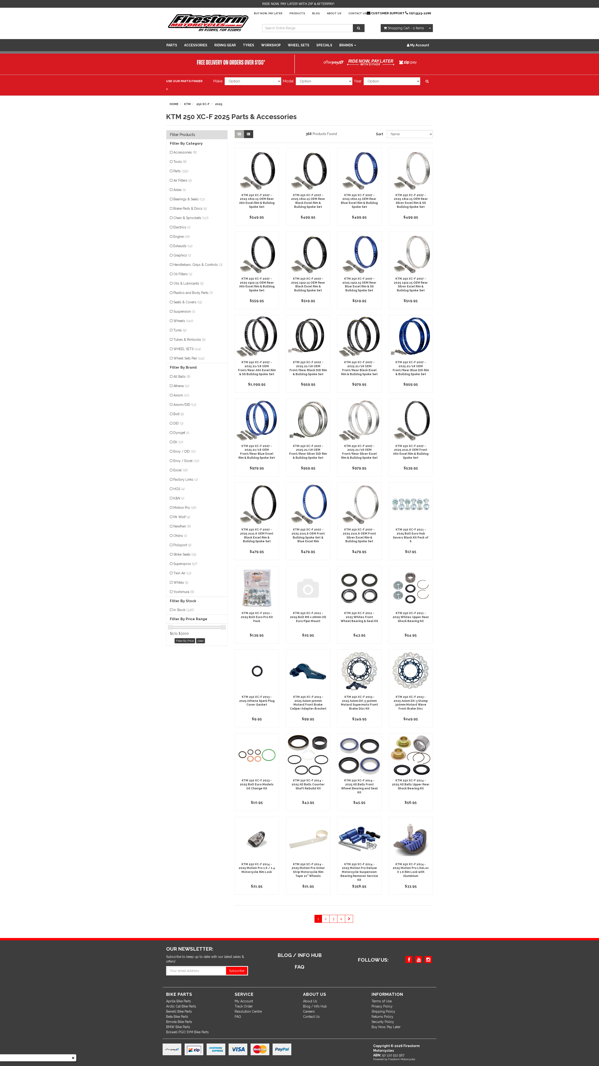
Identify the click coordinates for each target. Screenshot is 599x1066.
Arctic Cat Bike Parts (181, 1006)
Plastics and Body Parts (193, 293)
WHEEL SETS (298, 45)
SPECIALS (324, 45)
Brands (346, 45)
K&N (178, 498)
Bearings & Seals (189, 199)
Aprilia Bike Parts (178, 1001)
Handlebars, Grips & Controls (198, 265)
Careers (309, 1011)
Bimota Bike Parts (179, 1022)
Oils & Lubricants (188, 283)
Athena (181, 386)
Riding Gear (225, 45)
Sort (379, 134)
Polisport (182, 545)
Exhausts (183, 246)
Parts (171, 45)
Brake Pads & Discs (190, 208)
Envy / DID (184, 451)
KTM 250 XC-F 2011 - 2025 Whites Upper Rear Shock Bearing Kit (411, 617)
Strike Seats (184, 554)
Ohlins (180, 536)
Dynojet (181, 433)
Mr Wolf (181, 517)
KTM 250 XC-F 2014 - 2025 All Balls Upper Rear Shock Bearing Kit (410, 784)
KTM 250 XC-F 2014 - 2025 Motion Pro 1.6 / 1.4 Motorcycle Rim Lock (257, 868)
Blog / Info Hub (315, 1006)
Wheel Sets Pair (189, 358)
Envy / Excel (186, 461)
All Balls (181, 376)
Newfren (182, 526)
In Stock (183, 610)
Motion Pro (184, 507)
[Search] (359, 28)
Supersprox (185, 564)
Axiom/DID (184, 405)
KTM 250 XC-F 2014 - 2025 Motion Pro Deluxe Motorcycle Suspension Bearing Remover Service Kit (359, 872)
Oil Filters (182, 274)
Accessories (195, 45)
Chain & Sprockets (190, 218)
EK (178, 442)
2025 (218, 104)
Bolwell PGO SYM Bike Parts (187, 1032)
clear (200, 640)
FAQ (238, 1016)
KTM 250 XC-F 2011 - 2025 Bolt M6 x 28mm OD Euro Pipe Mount (308, 617)
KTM (187, 104)
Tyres (248, 45)
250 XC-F (202, 104)
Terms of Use (382, 1001)
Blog (316, 13)
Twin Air (182, 573)
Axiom (181, 395)
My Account (244, 1001)
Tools (180, 162)
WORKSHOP (271, 45)
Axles (179, 190)
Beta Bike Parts (177, 1016)
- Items (406, 28)
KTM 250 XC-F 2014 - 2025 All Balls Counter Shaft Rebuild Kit (308, 784)
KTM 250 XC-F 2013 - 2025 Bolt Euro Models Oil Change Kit (257, 784)
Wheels (183, 321)
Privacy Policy (382, 1006)
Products (297, 13)
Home (174, 104)
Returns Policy (382, 1016)
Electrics (181, 227)
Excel (180, 470)
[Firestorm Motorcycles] (208, 22)
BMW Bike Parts (178, 1027)
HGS (179, 489)
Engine (181, 236)
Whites (180, 582)
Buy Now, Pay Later (268, 13)
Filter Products (182, 135)
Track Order (244, 1006)
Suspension (184, 311)
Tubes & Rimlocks (189, 339)
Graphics (182, 255)
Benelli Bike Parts (179, 1011)
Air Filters (182, 180)
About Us (334, 13)
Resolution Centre (248, 1011)
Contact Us (357, 13)
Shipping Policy (383, 1011)
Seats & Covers (187, 302)
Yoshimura (183, 592)
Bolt (178, 414)
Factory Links (185, 479)
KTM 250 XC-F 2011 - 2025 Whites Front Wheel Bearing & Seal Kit (359, 617)
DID (178, 423)
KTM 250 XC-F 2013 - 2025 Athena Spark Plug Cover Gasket (256, 701)
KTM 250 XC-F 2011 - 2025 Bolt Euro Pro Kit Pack (257, 617)
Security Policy (383, 1022)
